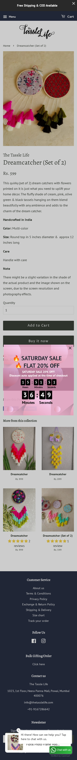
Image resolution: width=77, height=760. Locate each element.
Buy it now (39, 341)
